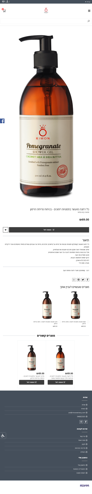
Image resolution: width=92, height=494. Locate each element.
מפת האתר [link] (81, 440)
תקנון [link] (83, 444)
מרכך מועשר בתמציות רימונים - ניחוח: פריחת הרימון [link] (33, 377)
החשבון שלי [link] (81, 465)
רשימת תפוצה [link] (80, 473)
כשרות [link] (83, 409)
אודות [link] (83, 405)
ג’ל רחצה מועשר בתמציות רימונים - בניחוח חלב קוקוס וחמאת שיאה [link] (61, 377)
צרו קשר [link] (82, 436)
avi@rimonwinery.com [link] (76, 412)
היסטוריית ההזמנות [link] (79, 469)
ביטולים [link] (83, 452)
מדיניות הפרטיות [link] (80, 448)
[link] (7, 1)
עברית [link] (88, 2)
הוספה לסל (48, 230)
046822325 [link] (81, 416)
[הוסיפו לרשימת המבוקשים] (5, 230)
